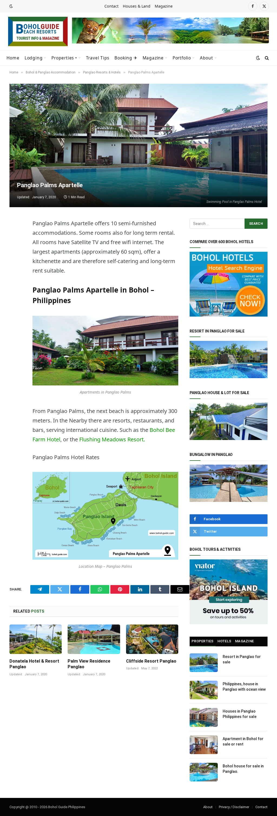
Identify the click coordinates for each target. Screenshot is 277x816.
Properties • (64, 58)
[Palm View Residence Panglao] (94, 639)
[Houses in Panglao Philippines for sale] (204, 717)
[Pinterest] (14, 305)
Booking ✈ (125, 58)
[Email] (14, 319)
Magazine (164, 6)
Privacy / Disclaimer (234, 807)
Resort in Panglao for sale (242, 659)
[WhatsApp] (14, 277)
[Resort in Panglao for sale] (204, 662)
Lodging (33, 58)
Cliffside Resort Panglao (151, 661)
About (206, 58)
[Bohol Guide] (38, 31)
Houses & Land (136, 6)
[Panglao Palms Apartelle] (138, 145)
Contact (111, 6)
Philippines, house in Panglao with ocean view (244, 686)
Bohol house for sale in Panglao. (243, 769)
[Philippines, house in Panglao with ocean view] (204, 690)
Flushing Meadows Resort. (112, 439)
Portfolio (182, 58)
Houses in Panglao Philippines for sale (239, 714)
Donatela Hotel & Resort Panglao (34, 664)
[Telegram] (14, 236)
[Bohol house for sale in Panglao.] (204, 772)
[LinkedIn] (14, 291)
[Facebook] (14, 263)
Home (12, 58)
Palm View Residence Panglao (89, 664)
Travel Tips (98, 58)
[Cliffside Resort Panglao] (152, 639)
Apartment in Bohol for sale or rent (243, 741)
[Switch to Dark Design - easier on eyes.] (10, 6)
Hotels (224, 641)
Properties (203, 641)
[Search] (266, 58)
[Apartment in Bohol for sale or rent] (204, 745)
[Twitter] (14, 250)
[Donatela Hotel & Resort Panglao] (35, 639)
